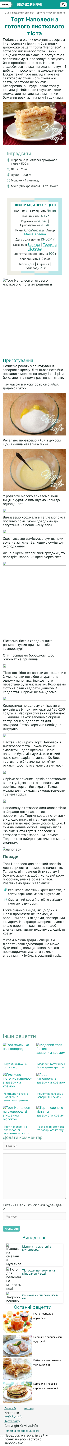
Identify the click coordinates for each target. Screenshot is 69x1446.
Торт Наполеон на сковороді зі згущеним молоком (17, 1130)
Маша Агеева (35, 234)
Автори (29, 1408)
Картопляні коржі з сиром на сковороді (45, 1386)
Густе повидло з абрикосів (43, 1316)
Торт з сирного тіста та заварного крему (50, 1128)
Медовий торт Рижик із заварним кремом (51, 1065)
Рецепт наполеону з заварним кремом (50, 1095)
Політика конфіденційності (21, 1430)
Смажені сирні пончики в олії (40, 1296)
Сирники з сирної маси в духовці (47, 1339)
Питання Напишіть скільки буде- (34, 1207)
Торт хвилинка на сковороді (15, 1065)
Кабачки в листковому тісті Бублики (47, 1362)
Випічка (34, 245)
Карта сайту (12, 1421)
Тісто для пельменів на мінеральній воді (38, 1272)
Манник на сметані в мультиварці (36, 1248)
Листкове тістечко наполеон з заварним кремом (16, 1097)
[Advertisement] (34, 323)
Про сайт (10, 1408)
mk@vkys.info (13, 1416)
